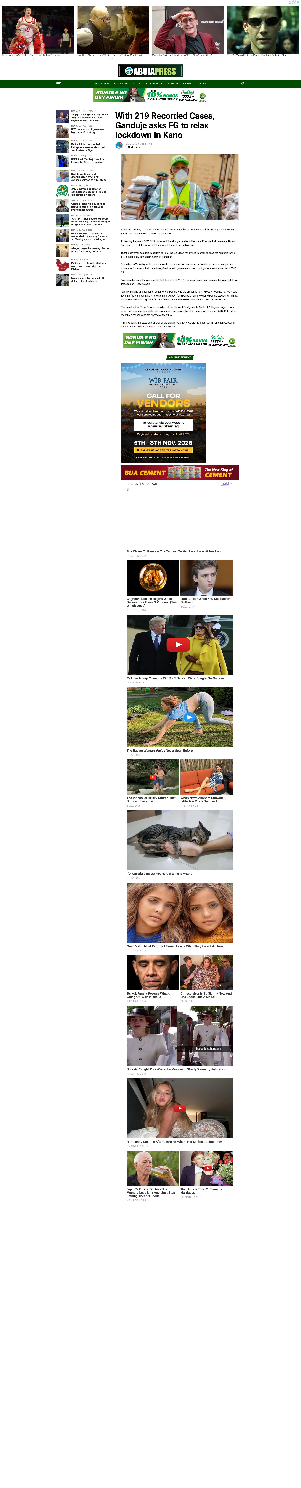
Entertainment (155, 83)
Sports (187, 83)
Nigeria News (102, 83)
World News (121, 83)
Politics (137, 83)
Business (173, 83)
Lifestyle (201, 83)
